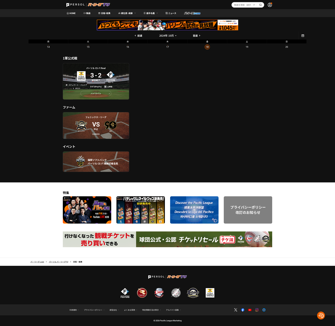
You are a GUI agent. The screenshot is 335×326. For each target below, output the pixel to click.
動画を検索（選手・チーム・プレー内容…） (249, 4)
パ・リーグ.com (37, 261)
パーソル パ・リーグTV (58, 261)
